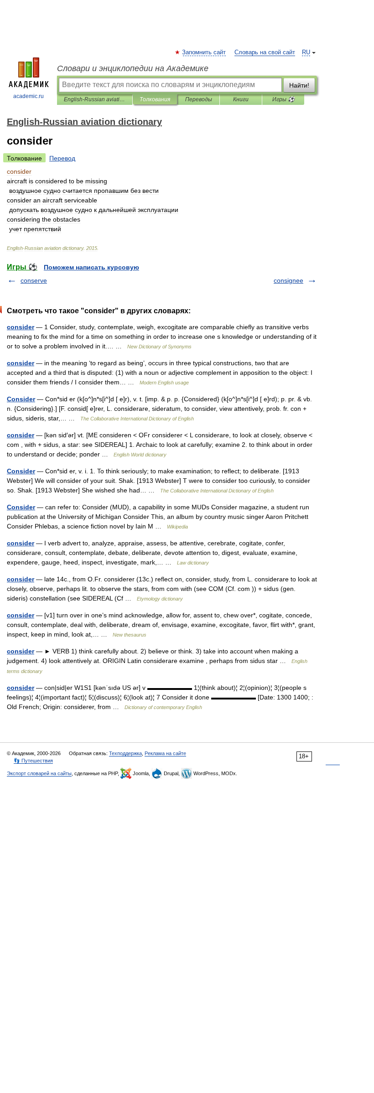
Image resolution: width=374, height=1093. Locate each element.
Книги (241, 99)
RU (306, 52)
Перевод (62, 158)
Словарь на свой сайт (264, 52)
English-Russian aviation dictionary (94, 99)
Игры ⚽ (283, 99)
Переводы (198, 99)
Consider (21, 399)
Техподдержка (125, 753)
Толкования (155, 99)
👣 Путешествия (33, 760)
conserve (34, 280)
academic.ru (28, 96)
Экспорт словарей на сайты (39, 773)
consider (20, 327)
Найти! (299, 85)
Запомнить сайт (204, 52)
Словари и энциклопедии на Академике (132, 68)
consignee (288, 280)
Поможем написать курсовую (91, 267)
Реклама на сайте (165, 753)
